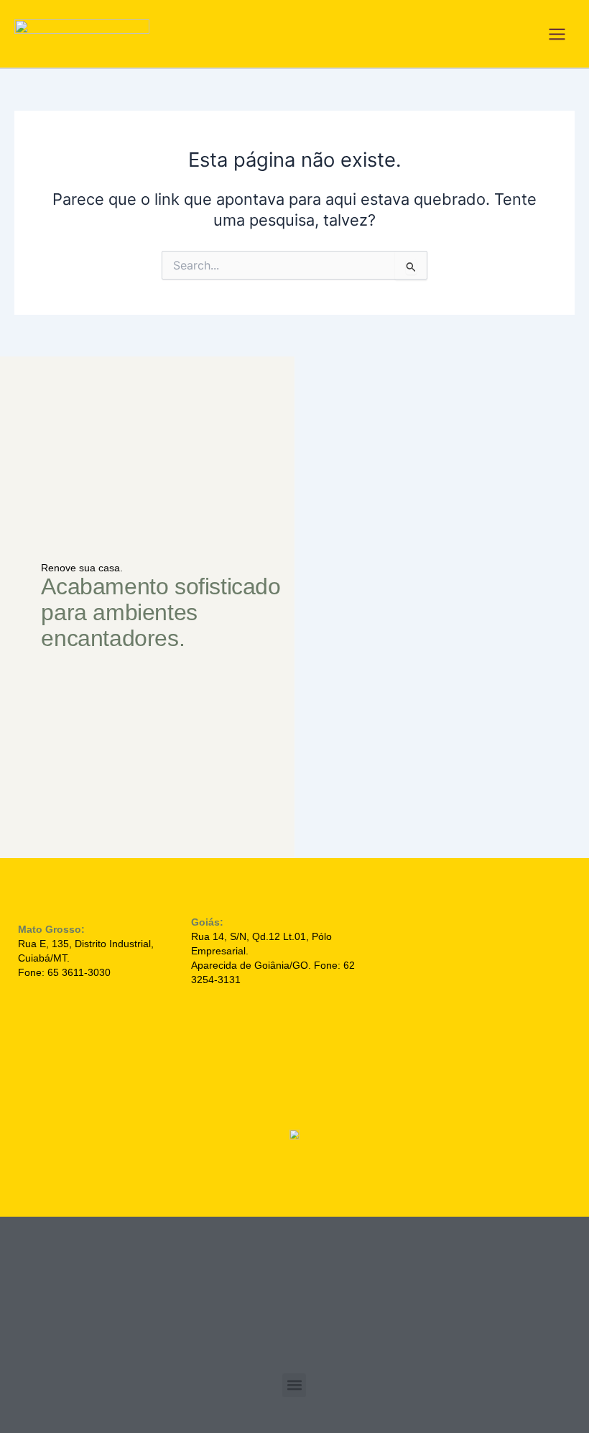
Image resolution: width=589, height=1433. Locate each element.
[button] (294, 1385)
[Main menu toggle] (557, 34)
